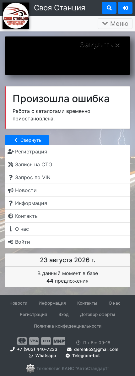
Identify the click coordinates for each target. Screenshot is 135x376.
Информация (52, 303)
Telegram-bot (85, 355)
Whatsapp (45, 355)
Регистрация (33, 314)
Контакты (87, 303)
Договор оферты (97, 314)
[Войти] (125, 8)
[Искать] (109, 8)
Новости (18, 303)
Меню (118, 23)
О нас (115, 303)
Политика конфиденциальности (67, 326)
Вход (63, 314)
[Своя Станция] (16, 15)
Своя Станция (59, 7)
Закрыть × (100, 44)
